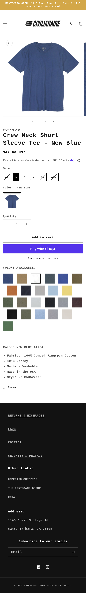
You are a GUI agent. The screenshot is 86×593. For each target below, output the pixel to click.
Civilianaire (30, 585)
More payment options (43, 258)
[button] (5, 23)
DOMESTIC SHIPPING (22, 479)
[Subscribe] (73, 552)
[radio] (7, 177)
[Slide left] (32, 121)
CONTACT (14, 442)
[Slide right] (53, 121)
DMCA (11, 497)
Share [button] (12, 387)
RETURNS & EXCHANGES (26, 416)
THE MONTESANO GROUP (24, 488)
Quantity (9, 216)
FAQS (12, 429)
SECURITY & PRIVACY (25, 456)
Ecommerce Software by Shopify (55, 585)
